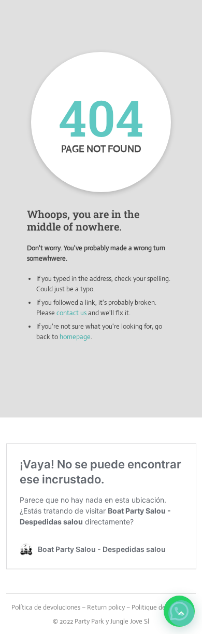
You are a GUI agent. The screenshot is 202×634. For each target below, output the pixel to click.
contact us (71, 312)
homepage (75, 336)
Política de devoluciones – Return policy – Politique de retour (98, 607)
